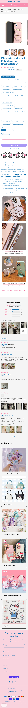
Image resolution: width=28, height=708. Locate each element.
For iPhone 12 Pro (8, 96)
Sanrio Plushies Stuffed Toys (12, 595)
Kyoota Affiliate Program (9, 655)
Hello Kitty (6, 626)
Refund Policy (6, 661)
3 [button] (14, 436)
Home (2, 9)
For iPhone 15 (19, 109)
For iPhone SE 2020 (19, 115)
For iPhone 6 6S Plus (20, 122)
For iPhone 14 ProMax (9, 106)
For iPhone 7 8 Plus (18, 125)
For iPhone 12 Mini (8, 80)
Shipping (2, 71)
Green (17, 130)
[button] (2, 5)
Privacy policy (21, 701)
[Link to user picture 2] (11, 366)
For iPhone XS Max (18, 118)
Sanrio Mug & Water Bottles (11, 534)
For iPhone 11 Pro (18, 90)
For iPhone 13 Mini (20, 83)
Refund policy (14, 701)
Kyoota (8, 701)
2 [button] (12, 436)
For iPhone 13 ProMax (9, 77)
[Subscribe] (23, 645)
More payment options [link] (14, 148)
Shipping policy (14, 703)
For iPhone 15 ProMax (9, 99)
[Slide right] (26, 52)
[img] (4, 342)
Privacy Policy (6, 658)
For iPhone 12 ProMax (9, 93)
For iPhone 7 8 (7, 125)
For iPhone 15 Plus (20, 96)
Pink (4, 130)
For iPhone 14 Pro (8, 109)
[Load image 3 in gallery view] (21, 52)
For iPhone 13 (19, 80)
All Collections (9, 9)
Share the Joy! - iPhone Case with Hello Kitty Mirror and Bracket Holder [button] (14, 291)
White (10, 130)
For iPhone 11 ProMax (19, 87)
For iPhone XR (7, 115)
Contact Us (5, 668)
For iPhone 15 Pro (8, 112)
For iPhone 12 (7, 90)
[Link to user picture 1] (4, 366)
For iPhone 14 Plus (8, 103)
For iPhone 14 (7, 87)
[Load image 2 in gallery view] (14, 52)
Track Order (5, 671)
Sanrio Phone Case (9, 565)
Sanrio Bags (6, 504)
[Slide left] (1, 52)
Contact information (22, 703)
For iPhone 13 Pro (8, 83)
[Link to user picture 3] (19, 406)
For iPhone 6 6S (7, 122)
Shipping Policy (6, 665)
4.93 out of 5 (17, 305)
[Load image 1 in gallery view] (6, 52)
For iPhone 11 (7, 118)
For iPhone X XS (20, 112)
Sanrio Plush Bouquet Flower (12, 474)
